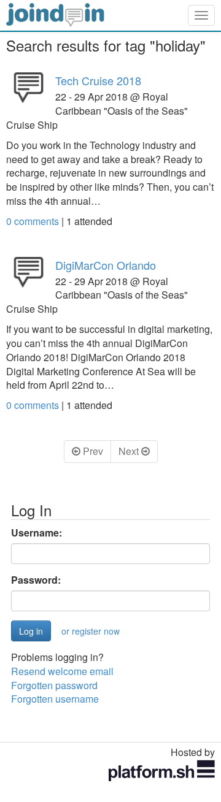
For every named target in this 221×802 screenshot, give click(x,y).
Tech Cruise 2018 (98, 80)
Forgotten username (55, 699)
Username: (36, 533)
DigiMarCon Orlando (105, 265)
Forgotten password (54, 685)
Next (129, 451)
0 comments (33, 221)
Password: (36, 580)
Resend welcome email (62, 671)
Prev (91, 451)
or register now (90, 631)
